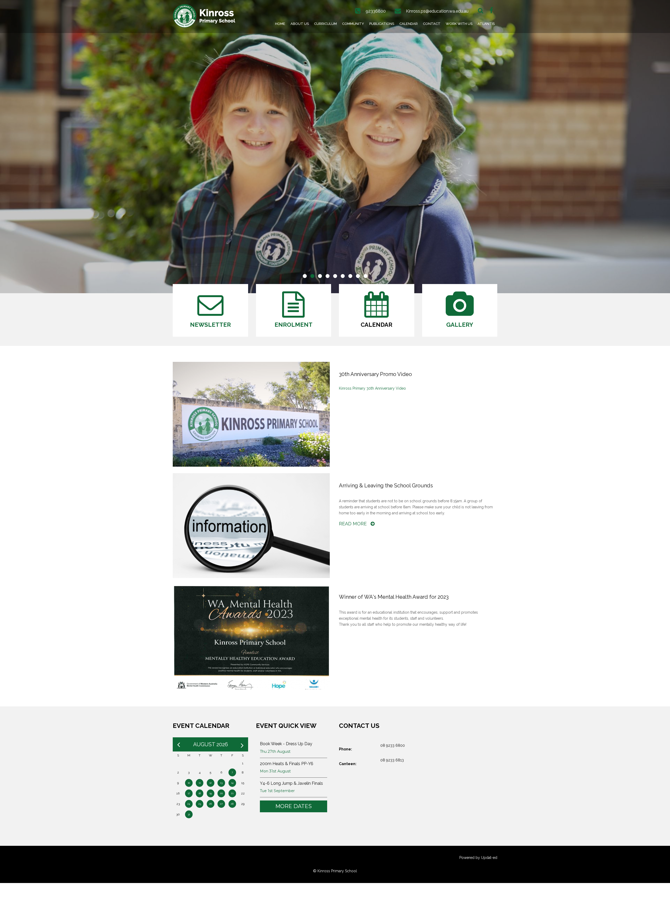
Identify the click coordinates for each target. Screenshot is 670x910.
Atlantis (486, 24)
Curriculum (325, 24)
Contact (431, 24)
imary (360, 388)
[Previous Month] (178, 744)
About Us (300, 24)
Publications (381, 24)
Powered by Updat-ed (478, 857)
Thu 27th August (275, 751)
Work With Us (459, 24)
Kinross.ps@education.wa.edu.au (437, 11)
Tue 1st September (277, 790)
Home (280, 24)
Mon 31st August (275, 771)
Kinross (345, 388)
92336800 (376, 11)
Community (353, 24)
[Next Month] (242, 744)
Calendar (408, 24)
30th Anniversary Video (385, 388)
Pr (353, 388)
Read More (353, 523)
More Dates (293, 806)
